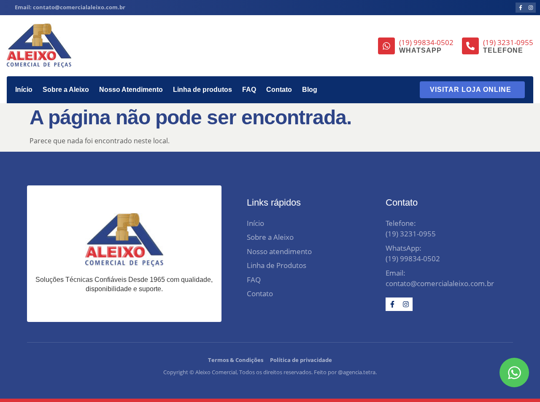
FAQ (249, 89)
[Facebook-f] (521, 8)
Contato (279, 89)
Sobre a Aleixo (66, 89)
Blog (309, 89)
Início (23, 89)
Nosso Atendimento (131, 89)
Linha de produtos (202, 89)
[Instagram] (531, 8)
